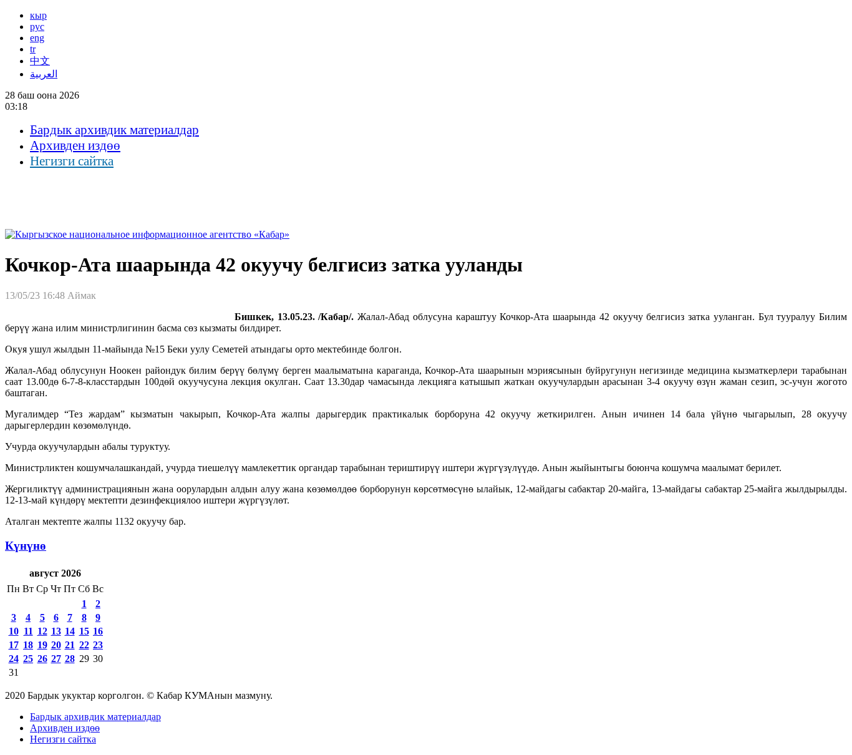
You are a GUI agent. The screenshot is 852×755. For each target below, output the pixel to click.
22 (84, 645)
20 (56, 645)
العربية (43, 74)
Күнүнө (25, 545)
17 (14, 645)
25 (28, 658)
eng (37, 37)
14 (70, 631)
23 (98, 645)
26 (42, 658)
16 (98, 631)
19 (42, 645)
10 (14, 631)
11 (28, 631)
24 (14, 658)
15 (84, 631)
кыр (38, 15)
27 (56, 658)
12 (42, 631)
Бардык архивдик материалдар (114, 129)
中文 (40, 61)
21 (70, 645)
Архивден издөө (75, 145)
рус (37, 26)
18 (28, 645)
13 (56, 631)
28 (70, 658)
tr (33, 49)
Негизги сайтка (72, 160)
